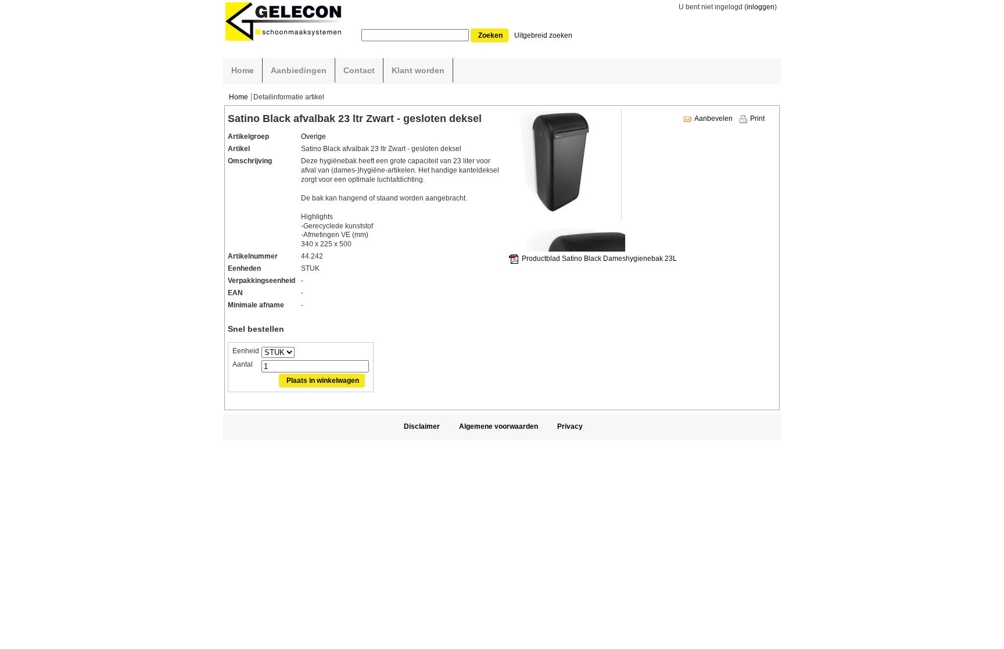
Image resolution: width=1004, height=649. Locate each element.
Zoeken (490, 35)
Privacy (570, 426)
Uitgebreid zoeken (543, 35)
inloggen (760, 7)
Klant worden (418, 70)
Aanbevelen (713, 118)
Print (757, 118)
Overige (313, 136)
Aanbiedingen (299, 70)
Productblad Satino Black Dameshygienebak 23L (599, 258)
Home (242, 70)
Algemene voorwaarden (498, 426)
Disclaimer (422, 426)
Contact (359, 70)
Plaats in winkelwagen (322, 381)
